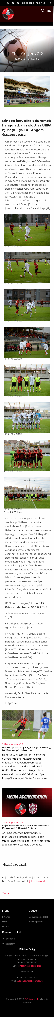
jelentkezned (37, 881)
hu (50, 3)
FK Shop (6, 917)
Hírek (4, 921)
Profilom (41, 3)
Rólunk (5, 926)
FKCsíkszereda (31, 999)
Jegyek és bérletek (38, 917)
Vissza (5, 893)
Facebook (9, 938)
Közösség (28, 3)
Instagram (9, 944)
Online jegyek (36, 921)
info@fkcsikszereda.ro (30, 966)
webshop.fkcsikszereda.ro (30, 981)
